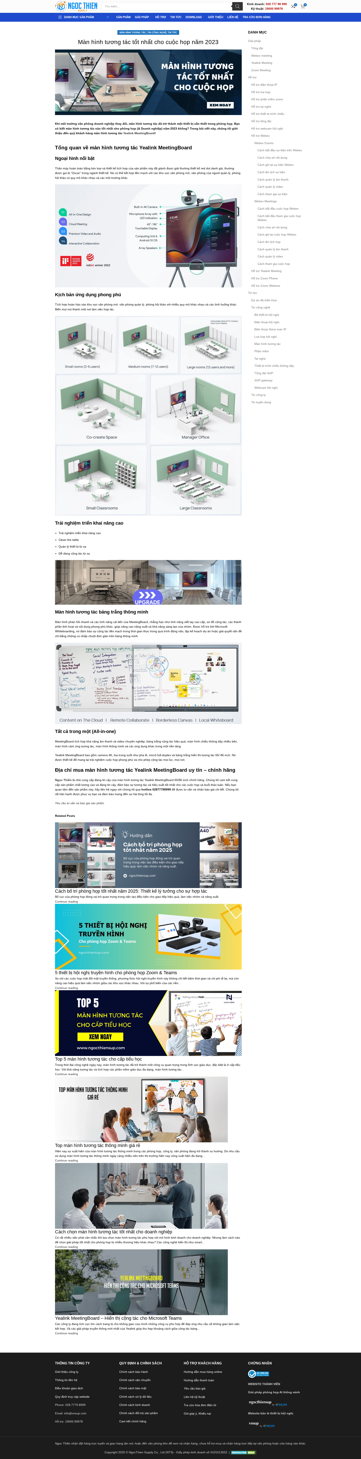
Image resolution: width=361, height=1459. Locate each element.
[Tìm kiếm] (237, 6)
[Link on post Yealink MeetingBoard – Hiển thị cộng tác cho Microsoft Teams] (180, 729)
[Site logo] (76, 6)
